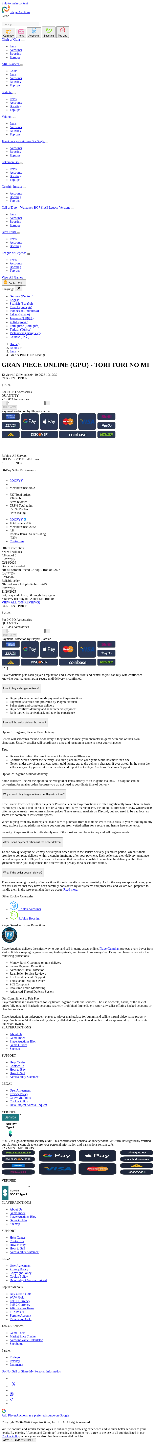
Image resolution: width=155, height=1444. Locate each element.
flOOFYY (16, 480)
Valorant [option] (7, 116)
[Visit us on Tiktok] (12, 1400)
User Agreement (20, 1090)
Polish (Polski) (19, 322)
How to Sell (17, 1073)
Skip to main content (15, 3)
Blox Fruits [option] (9, 232)
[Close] (18, 288)
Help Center (17, 1062)
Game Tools (17, 1332)
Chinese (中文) (19, 337)
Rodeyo (15, 1357)
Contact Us (17, 1066)
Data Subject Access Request (28, 1105)
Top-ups (15, 57)
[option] (81, 296)
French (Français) (21, 307)
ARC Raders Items (22, 1308)
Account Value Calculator (26, 1340)
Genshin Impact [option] (12, 186)
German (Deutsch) (21, 296)
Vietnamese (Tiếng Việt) (25, 333)
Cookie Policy (19, 1101)
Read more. (70, 889)
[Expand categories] (22, 40)
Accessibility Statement (24, 1076)
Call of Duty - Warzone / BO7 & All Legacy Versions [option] (36, 207)
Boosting (15, 53)
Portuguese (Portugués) (24, 326)
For (4, 392)
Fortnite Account (20, 1315)
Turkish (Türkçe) (20, 329)
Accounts (16, 50)
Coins (13, 71)
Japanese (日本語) (22, 318)
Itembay (15, 1361)
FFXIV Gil (17, 1312)
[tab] (8, 33)
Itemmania (16, 1364)
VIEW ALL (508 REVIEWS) (21, 602)
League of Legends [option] (14, 253)
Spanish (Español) (21, 303)
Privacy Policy (19, 1094)
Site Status (16, 1343)
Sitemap (15, 1048)
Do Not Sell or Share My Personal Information (31, 1371)
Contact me (17, 541)
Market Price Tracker (23, 1336)
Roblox (14, 347)
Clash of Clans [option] (11, 39)
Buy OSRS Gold (20, 1294)
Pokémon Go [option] (10, 162)
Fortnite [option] (7, 92)
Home (14, 344)
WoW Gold (17, 1297)
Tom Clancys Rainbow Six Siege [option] (23, 141)
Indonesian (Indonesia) (24, 310)
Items (13, 46)
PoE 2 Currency (20, 1304)
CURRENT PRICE (14, 378)
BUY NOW (9, 407)
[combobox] (20, 24)
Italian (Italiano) (20, 314)
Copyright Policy (20, 1097)
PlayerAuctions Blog (23, 1041)
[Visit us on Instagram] (12, 1395)
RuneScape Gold (20, 1319)
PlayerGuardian (109, 948)
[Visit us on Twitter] (13, 1386)
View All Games (12, 277)
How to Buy (18, 1069)
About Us (16, 1034)
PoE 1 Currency (20, 1301)
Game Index (17, 1037)
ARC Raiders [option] (10, 64)
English (14, 300)
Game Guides (18, 1045)
